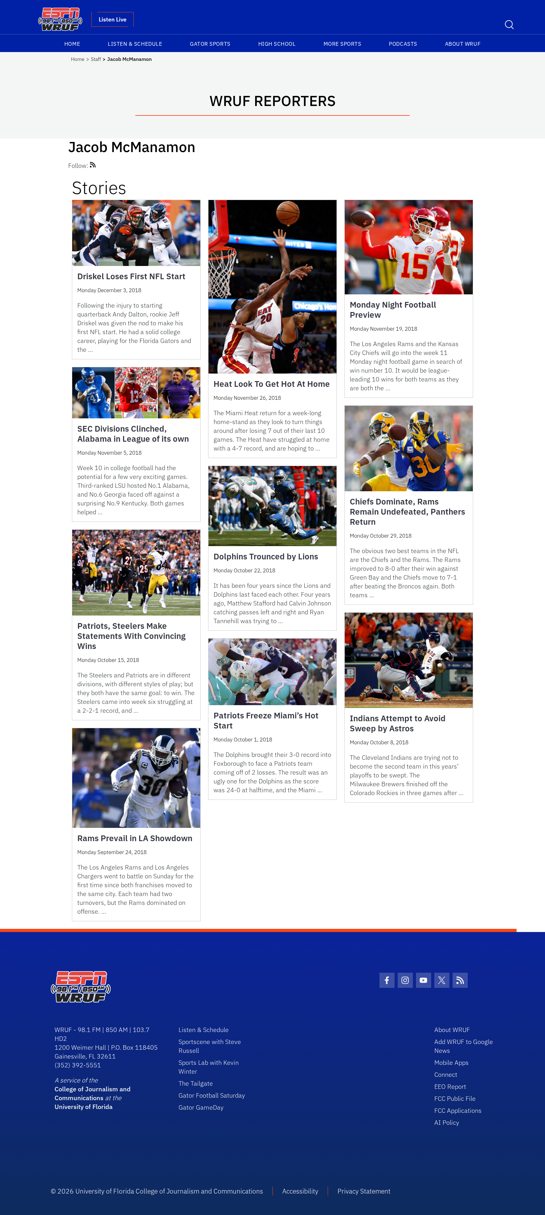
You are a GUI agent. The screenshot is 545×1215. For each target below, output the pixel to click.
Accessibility (300, 1191)
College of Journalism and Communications (93, 1093)
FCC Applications (458, 1110)
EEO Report (450, 1086)
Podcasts (403, 43)
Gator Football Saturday (212, 1095)
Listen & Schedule (135, 43)
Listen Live (112, 19)
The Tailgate (196, 1083)
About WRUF (463, 43)
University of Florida (84, 1106)
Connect (445, 1074)
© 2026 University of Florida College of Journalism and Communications (157, 1191)
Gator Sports (210, 43)
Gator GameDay (201, 1107)
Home (72, 43)
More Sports (342, 43)
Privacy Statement (363, 1191)
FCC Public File (455, 1098)
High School (277, 43)
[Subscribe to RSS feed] (93, 165)
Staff (96, 59)
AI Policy (446, 1122)
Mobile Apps (451, 1062)
